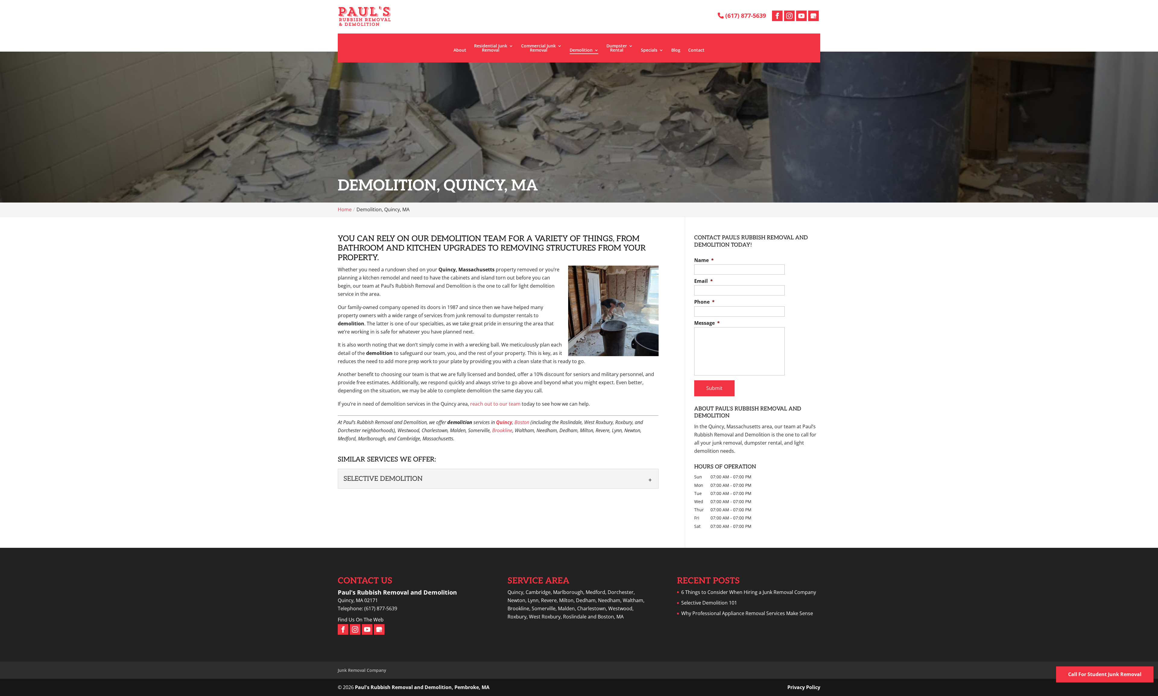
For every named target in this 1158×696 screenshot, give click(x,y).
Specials (649, 50)
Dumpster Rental (616, 48)
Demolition (581, 50)
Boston (521, 422)
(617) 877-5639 (745, 15)
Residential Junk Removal (490, 48)
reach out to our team (495, 404)
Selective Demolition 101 (709, 602)
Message (707, 323)
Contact (696, 50)
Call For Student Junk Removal (1104, 674)
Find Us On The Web (361, 619)
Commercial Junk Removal (538, 48)
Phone (704, 302)
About (460, 50)
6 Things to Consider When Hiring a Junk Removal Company (748, 592)
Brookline (502, 430)
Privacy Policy (803, 687)
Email (703, 281)
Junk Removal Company (362, 670)
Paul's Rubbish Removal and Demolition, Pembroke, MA (422, 687)
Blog (675, 50)
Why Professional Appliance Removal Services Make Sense (747, 613)
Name (704, 260)
